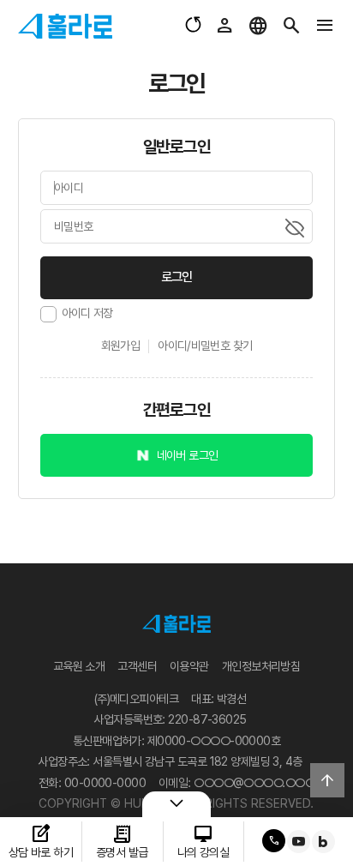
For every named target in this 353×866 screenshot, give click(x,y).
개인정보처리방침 (261, 666)
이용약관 (189, 666)
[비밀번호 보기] (294, 228)
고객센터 (137, 666)
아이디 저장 (87, 313)
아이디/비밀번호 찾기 (205, 345)
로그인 (177, 277)
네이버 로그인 (187, 455)
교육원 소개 (79, 666)
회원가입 (120, 345)
